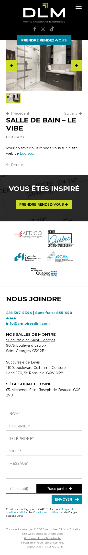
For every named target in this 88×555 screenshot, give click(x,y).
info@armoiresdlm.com (28, 323)
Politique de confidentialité (42, 538)
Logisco (26, 153)
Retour (16, 165)
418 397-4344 (19, 313)
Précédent (19, 113)
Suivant (71, 113)
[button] (76, 65)
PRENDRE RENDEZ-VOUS (44, 40)
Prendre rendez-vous (42, 204)
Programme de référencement (42, 542)
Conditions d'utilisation (48, 512)
